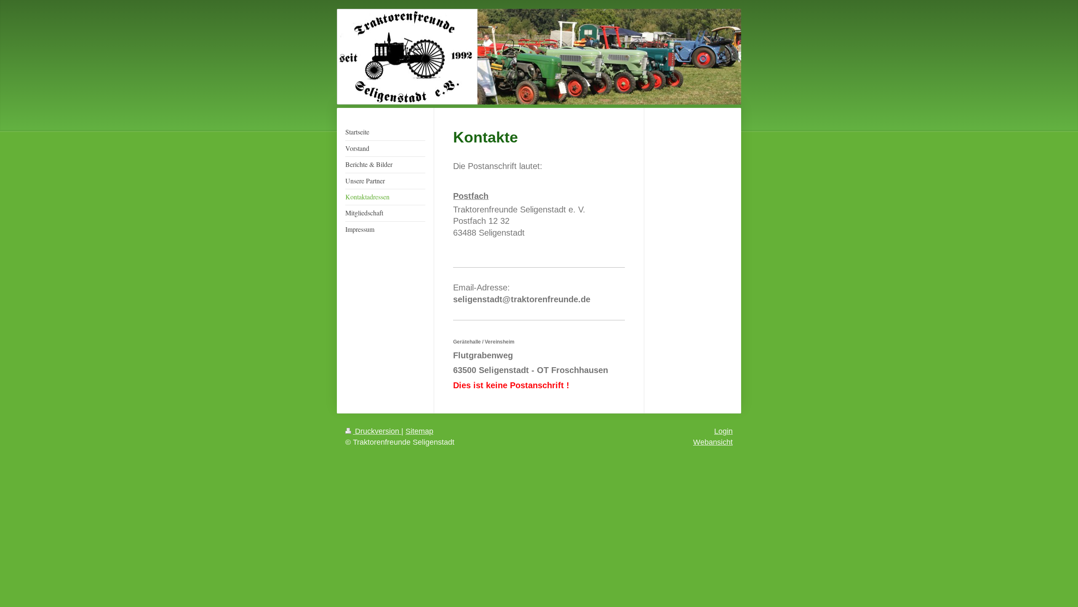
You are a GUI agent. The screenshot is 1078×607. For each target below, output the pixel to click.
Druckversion (377, 431)
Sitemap (419, 431)
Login (723, 431)
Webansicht (713, 442)
